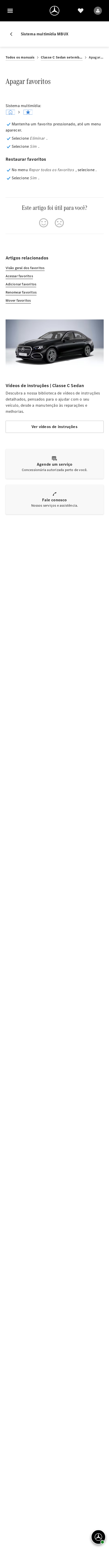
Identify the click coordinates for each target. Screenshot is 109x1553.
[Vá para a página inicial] (54, 11)
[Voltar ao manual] (13, 34)
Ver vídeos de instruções (54, 426)
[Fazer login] (98, 11)
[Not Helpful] (59, 223)
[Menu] (10, 10)
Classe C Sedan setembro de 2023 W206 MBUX (62, 57)
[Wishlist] (81, 11)
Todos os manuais (20, 57)
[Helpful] (43, 223)
